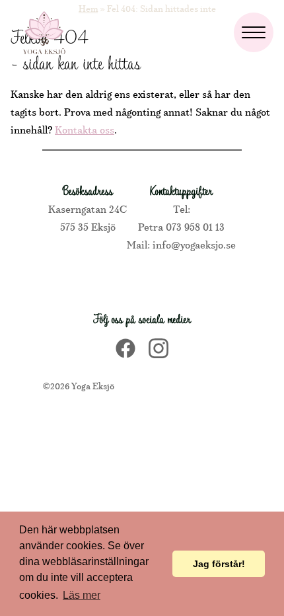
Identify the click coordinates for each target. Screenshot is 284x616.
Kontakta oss (84, 129)
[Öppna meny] (253, 32)
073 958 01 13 (195, 226)
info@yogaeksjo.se (193, 244)
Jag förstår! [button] (219, 563)
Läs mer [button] (81, 595)
